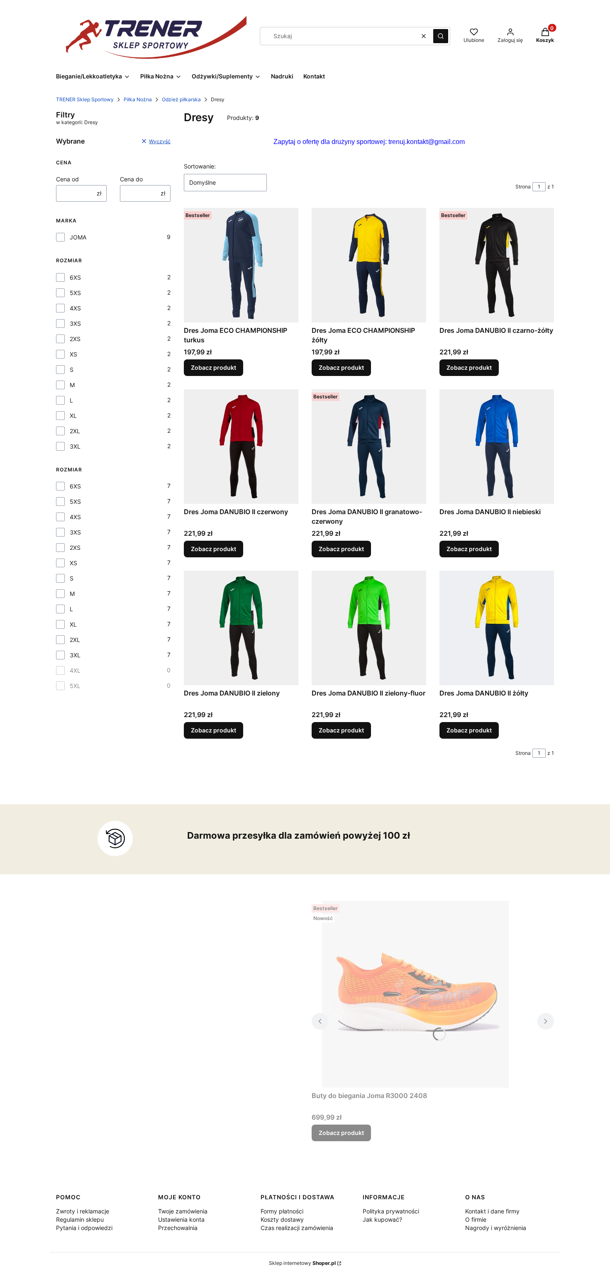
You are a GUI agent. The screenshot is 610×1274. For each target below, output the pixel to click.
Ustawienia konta (181, 1219)
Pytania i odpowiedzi (84, 1227)
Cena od (67, 179)
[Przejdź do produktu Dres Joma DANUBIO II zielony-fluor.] (369, 628)
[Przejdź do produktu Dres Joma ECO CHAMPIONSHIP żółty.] (369, 265)
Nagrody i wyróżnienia (495, 1227)
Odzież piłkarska (181, 99)
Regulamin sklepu (80, 1219)
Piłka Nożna (138, 99)
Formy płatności (282, 1211)
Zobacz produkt (213, 367)
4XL (75, 670)
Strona (523, 186)
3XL (75, 446)
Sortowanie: (200, 166)
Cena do (131, 179)
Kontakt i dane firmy (492, 1211)
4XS (75, 308)
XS (73, 354)
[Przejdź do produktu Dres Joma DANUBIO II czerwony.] (241, 446)
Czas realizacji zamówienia (297, 1227)
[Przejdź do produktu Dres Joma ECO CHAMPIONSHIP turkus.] (241, 265)
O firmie (475, 1219)
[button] (440, 36)
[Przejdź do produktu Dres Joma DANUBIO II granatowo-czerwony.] (369, 446)
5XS (75, 292)
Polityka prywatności (391, 1211)
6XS (75, 277)
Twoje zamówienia (182, 1211)
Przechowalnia (178, 1227)
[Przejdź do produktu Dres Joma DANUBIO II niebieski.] (496, 446)
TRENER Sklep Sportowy (85, 99)
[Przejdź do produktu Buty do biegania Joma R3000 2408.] (415, 994)
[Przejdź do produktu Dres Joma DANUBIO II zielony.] (241, 628)
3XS (75, 323)
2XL (75, 430)
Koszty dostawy (282, 1219)
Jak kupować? (382, 1219)
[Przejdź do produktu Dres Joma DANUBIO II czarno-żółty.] (496, 265)
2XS (75, 338)
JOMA (78, 237)
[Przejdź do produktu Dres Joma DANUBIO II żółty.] (496, 628)
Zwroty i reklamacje (82, 1211)
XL (73, 415)
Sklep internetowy (302, 1263)
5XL (75, 685)
